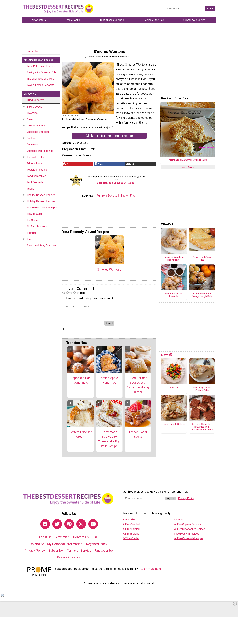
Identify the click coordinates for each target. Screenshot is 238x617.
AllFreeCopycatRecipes (187, 524)
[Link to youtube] (93, 524)
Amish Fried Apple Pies (202, 258)
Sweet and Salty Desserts (42, 245)
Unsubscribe (104, 550)
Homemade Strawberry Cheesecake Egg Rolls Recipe (109, 439)
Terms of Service (79, 550)
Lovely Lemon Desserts (40, 85)
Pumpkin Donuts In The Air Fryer (116, 195)
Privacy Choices (68, 557)
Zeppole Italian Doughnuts (81, 380)
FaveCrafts (129, 519)
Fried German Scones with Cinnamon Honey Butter (137, 385)
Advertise (62, 537)
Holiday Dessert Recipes (41, 201)
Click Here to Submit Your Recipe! (116, 183)
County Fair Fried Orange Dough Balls (202, 295)
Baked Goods (34, 106)
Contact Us (81, 537)
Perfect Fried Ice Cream (80, 434)
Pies (29, 239)
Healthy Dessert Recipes (41, 195)
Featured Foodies (37, 169)
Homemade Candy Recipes (42, 207)
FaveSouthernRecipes (186, 533)
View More (188, 167)
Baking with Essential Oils (41, 72)
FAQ (95, 537)
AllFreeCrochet (131, 524)
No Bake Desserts (37, 226)
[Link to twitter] (57, 524)
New (164, 355)
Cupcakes (32, 144)
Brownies (32, 113)
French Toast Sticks (138, 434)
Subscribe (32, 51)
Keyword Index (96, 544)
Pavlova (174, 387)
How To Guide (35, 213)
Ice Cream (32, 220)
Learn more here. (151, 568)
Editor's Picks (34, 163)
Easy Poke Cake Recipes (41, 66)
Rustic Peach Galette (174, 424)
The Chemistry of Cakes (40, 78)
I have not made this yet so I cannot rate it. (90, 298)
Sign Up (170, 498)
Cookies (31, 138)
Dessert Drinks (35, 157)
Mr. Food (179, 519)
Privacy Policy (34, 550)
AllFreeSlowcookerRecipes (189, 528)
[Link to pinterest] (69, 524)
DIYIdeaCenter (131, 538)
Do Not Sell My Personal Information (56, 544)
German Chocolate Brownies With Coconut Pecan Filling (202, 427)
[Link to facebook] (45, 524)
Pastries (32, 232)
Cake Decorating (36, 125)
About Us (45, 537)
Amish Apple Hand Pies (109, 380)
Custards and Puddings (40, 150)
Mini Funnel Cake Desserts (173, 295)
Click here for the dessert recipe (109, 136)
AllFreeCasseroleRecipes (188, 538)
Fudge (30, 188)
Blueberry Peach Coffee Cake (202, 389)
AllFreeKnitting (131, 528)
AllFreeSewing (131, 533)
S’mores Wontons (109, 269)
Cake (30, 119)
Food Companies (36, 176)
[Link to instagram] (81, 524)
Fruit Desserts (35, 182)
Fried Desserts (35, 100)
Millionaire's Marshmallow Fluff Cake (188, 160)
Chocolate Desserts (38, 131)
